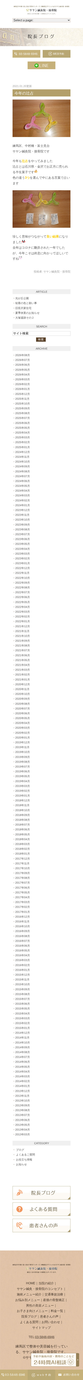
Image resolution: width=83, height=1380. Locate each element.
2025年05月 (22, 427)
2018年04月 (22, 839)
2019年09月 (22, 757)
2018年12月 (22, 800)
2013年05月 (22, 1124)
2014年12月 (22, 1032)
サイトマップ (41, 1327)
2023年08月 (22, 529)
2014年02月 (22, 1081)
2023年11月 (22, 514)
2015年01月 (22, 1027)
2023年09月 (22, 524)
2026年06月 (22, 364)
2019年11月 (22, 747)
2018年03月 (22, 844)
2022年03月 (22, 611)
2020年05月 (22, 718)
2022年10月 (22, 577)
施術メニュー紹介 (29, 1294)
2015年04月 (22, 1013)
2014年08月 (22, 1052)
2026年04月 (22, 374)
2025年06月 (22, 423)
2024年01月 (22, 505)
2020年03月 (22, 727)
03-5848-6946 (44, 1337)
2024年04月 (22, 490)
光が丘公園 (22, 298)
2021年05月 (22, 660)
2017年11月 (22, 863)
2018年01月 (22, 853)
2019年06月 (22, 771)
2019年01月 (22, 795)
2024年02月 (22, 500)
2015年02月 (22, 1023)
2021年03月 (22, 669)
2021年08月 (22, 645)
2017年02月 (22, 906)
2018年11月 (22, 805)
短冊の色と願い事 (26, 303)
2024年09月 (22, 466)
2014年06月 (22, 1061)
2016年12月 (22, 916)
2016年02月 (22, 965)
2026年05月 (22, 369)
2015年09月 (22, 989)
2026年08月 (22, 355)
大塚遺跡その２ (24, 317)
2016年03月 (22, 960)
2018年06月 (22, 829)
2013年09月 (22, 1105)
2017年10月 (22, 868)
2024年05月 (22, 485)
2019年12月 (22, 742)
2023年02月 (22, 558)
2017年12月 (22, 858)
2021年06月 (22, 655)
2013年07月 (22, 1115)
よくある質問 (29, 1322)
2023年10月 (22, 519)
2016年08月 (22, 936)
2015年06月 (22, 1003)
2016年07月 (22, 940)
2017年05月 (22, 892)
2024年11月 (22, 456)
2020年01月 (22, 737)
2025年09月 (22, 408)
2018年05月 (22, 834)
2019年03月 (22, 786)
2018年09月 (22, 815)
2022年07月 (22, 592)
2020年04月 (22, 722)
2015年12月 (22, 974)
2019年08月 (22, 761)
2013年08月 (22, 1110)
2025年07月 (22, 418)
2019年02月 (22, 790)
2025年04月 (22, 432)
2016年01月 (22, 969)
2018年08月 (22, 819)
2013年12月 (22, 1091)
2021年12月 (22, 626)
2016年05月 (22, 950)
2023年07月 (22, 534)
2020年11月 (22, 689)
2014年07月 (22, 1056)
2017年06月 (22, 887)
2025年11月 (22, 398)
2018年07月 (22, 824)
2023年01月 (22, 563)
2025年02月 (22, 442)
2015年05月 (22, 1008)
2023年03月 (22, 553)
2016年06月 (22, 945)
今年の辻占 (24, 93)
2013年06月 (22, 1120)
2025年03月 (22, 437)
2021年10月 (22, 635)
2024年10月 (22, 461)
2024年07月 (22, 476)
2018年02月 (22, 848)
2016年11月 (22, 921)
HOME (30, 1283)
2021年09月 (22, 640)
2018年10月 (22, 810)
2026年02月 (22, 384)
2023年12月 (22, 510)
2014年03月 (22, 1076)
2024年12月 (22, 452)
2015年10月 (22, 984)
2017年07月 (22, 882)
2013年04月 (22, 1129)
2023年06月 (22, 539)
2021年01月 (22, 679)
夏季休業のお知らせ (27, 312)
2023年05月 (22, 543)
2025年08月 (22, 413)
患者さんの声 (49, 1316)
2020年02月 (22, 732)
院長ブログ (29, 1316)
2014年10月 (22, 1042)
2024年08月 (22, 471)
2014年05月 (22, 1066)
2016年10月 (22, 926)
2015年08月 (22, 994)
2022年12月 (22, 568)
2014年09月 (22, 1047)
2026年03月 (22, 379)
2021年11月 (22, 631)
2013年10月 (22, 1100)
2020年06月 (22, 713)
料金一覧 (57, 1311)
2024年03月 (22, 495)
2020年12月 (22, 684)
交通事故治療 (54, 1294)
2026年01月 (22, 388)
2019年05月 (22, 776)
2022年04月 (22, 606)
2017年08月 (22, 877)
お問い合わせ (51, 1322)
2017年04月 (22, 897)
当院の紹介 (46, 1283)
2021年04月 (22, 664)
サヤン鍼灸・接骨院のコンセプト (40, 1288)
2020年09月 (22, 698)
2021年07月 (22, 650)
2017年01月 (22, 911)
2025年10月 (22, 403)
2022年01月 (22, 621)
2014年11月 (22, 1037)
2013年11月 (22, 1095)
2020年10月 (22, 693)
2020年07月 (22, 708)
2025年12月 (22, 393)
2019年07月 (22, 766)
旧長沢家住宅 (23, 308)
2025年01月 (22, 447)
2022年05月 (22, 602)
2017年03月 (22, 902)
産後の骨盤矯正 (54, 1300)
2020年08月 (22, 703)
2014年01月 (22, 1086)
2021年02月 (22, 674)
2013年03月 (22, 1134)
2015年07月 (22, 998)
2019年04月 (22, 781)
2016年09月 (22, 931)
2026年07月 (22, 359)
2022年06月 (22, 597)
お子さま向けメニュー (32, 1311)
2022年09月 (22, 582)
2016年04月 (22, 955)
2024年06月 (22, 481)
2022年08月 (22, 587)
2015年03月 (22, 1018)
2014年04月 (22, 1071)
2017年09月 (22, 873)
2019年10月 (22, 752)
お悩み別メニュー (27, 1300)
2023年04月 (22, 548)
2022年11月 (22, 572)
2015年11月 (22, 979)
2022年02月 (22, 616)
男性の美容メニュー (40, 1305)
